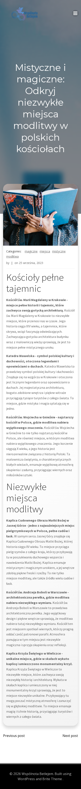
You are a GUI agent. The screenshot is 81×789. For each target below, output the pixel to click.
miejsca (45, 251)
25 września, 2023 (31, 263)
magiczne (31, 251)
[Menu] (75, 13)
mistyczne (59, 251)
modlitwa (12, 256)
